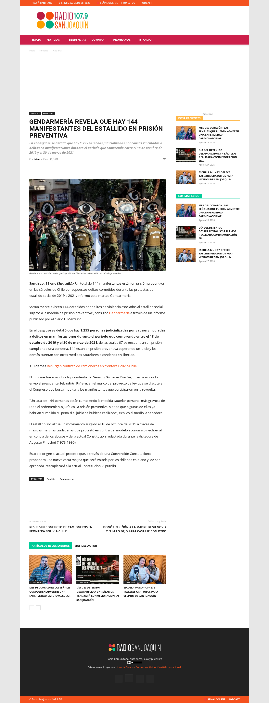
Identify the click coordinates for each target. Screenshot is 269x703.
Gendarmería (119, 313)
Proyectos (128, 3)
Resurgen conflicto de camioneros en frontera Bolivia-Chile (92, 366)
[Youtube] (237, 3)
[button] (235, 40)
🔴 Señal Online (107, 3)
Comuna (98, 39)
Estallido (51, 479)
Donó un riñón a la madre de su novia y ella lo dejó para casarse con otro (134, 529)
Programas (122, 39)
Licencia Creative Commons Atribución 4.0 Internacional (148, 667)
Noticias (53, 39)
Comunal (36, 582)
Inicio (36, 39)
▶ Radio (145, 39)
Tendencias (77, 39)
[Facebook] (217, 3)
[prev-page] (31, 607)
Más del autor (85, 546)
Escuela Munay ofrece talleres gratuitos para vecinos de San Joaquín (140, 592)
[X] (230, 3)
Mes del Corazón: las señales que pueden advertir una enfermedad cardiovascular (49, 592)
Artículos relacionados (51, 546)
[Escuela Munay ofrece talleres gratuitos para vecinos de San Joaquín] (144, 569)
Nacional (48, 113)
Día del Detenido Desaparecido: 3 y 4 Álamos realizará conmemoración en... (218, 155)
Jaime (37, 159)
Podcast (146, 3)
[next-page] (38, 607)
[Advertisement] (134, 82)
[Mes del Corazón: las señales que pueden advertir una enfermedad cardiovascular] (50, 569)
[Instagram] (224, 3)
